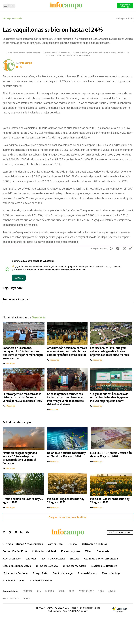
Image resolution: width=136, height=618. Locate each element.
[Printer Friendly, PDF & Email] (130, 249)
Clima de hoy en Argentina (101, 558)
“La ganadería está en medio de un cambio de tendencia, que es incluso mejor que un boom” (109, 397)
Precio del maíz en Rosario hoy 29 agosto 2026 (23, 500)
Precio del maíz (87, 573)
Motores (31, 558)
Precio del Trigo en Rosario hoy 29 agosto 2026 (65, 500)
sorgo (27, 598)
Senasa (72, 544)
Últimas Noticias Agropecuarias (23, 544)
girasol (112, 591)
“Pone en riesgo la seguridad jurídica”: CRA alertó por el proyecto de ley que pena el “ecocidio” (20, 458)
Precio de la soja (62, 573)
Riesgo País (40, 573)
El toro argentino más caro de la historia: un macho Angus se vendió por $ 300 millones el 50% (22, 397)
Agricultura (55, 544)
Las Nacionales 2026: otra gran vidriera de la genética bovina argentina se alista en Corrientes (109, 351)
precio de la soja (11, 598)
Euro (71, 591)
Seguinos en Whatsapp (125, 5)
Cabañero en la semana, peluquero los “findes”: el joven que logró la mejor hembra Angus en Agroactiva (23, 353)
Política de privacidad (120, 532)
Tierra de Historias (53, 558)
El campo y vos (70, 551)
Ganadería (17, 18)
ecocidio (49, 591)
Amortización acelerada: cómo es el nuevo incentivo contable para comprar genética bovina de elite (67, 351)
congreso (28, 591)
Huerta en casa (12, 558)
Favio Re (54, 409)
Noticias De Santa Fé (104, 565)
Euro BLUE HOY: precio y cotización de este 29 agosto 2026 (111, 454)
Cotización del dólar (94, 544)
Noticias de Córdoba (15, 573)
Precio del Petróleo (41, 580)
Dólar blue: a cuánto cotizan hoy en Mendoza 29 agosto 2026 (66, 454)
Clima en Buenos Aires (17, 565)
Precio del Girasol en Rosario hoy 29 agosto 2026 (109, 500)
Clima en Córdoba (47, 565)
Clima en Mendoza (74, 565)
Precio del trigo (111, 573)
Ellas (88, 551)
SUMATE (19, 278)
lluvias (74, 558)
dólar (61, 591)
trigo (101, 591)
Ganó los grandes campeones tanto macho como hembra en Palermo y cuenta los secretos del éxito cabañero (65, 399)
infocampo (10, 363)
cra (39, 591)
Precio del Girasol (14, 580)
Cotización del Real (44, 551)
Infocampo (7, 18)
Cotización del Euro (15, 551)
